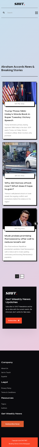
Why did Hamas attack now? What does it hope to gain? (19, 186)
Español (4, 376)
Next (22, 276)
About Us (4, 368)
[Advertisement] (19, 39)
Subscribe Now (12, 424)
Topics (3, 404)
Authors (4, 408)
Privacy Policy (6, 388)
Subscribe (12, 320)
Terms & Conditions (8, 392)
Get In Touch (6, 372)
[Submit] (3, 12)
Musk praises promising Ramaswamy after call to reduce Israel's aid (19, 238)
